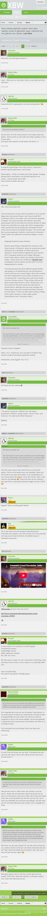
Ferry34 (10, 159)
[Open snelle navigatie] (45, 23)
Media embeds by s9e (24, 913)
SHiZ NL (11, 96)
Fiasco (4, 372)
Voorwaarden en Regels (31, 912)
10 (28, 46)
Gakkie (10, 744)
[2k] (9, 523)
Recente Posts (22, 17)
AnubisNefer (5, 194)
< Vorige (3, 46)
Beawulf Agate (13, 692)
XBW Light (4, 908)
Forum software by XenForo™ (9, 913)
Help (44, 908)
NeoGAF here (37, 260)
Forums (16, 12)
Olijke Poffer (12, 72)
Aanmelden (40, 2)
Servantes (11, 50)
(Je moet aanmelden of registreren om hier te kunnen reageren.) (29, 893)
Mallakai (4, 433)
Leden (26, 12)
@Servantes (5, 609)
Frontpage (6, 12)
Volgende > (34, 46)
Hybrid (10, 199)
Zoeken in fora (8, 17)
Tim (3, 551)
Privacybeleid (42, 912)
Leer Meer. (28, 33)
